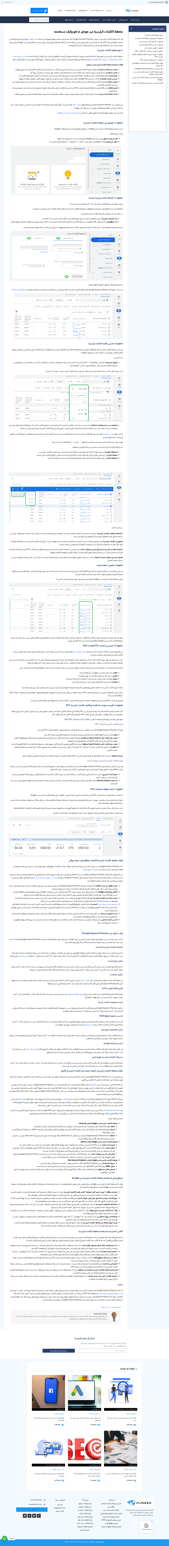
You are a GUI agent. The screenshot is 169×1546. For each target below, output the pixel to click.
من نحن (109, 10)
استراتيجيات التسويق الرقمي (91, 869)
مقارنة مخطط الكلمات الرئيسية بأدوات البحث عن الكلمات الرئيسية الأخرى (148, 73)
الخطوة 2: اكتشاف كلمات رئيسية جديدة (151, 41)
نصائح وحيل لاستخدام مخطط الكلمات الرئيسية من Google (147, 78)
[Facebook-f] (39, 1516)
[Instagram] (29, 1516)
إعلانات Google (33, 39)
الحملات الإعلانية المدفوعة (76, 994)
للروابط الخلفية (21, 1099)
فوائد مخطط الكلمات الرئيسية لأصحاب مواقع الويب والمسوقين (147, 64)
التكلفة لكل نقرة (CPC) (19, 290)
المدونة (60, 10)
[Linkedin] (25, 1516)
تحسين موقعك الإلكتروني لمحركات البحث (110, 1293)
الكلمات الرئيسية (85, 980)
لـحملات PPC (77, 105)
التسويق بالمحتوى (94, 20)
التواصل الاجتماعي (50, 1465)
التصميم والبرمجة (70, 10)
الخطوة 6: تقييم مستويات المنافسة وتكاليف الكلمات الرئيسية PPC (147, 55)
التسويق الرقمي (83, 10)
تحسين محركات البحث (97, 10)
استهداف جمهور (22, 956)
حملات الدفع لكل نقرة (79, 652)
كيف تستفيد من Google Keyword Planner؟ (149, 69)
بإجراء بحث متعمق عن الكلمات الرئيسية (46, 878)
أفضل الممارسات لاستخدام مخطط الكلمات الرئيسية (147, 83)
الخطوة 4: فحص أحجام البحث (153, 48)
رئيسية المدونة (135, 20)
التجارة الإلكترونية (81, 20)
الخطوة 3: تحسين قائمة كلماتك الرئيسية (151, 45)
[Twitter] (34, 1516)
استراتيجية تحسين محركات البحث (107, 904)
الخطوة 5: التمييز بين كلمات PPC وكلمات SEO (149, 51)
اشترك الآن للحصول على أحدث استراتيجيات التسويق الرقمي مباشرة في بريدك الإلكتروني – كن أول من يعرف (103, 1344)
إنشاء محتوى (89, 1025)
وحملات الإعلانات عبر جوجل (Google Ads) (105, 59)
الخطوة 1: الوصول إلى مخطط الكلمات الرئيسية (149, 38)
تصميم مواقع (69, 20)
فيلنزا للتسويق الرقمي (81, 1542)
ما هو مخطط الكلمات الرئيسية (154, 35)
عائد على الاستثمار (32, 1049)
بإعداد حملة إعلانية (108, 434)
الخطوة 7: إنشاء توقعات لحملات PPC (151, 60)
